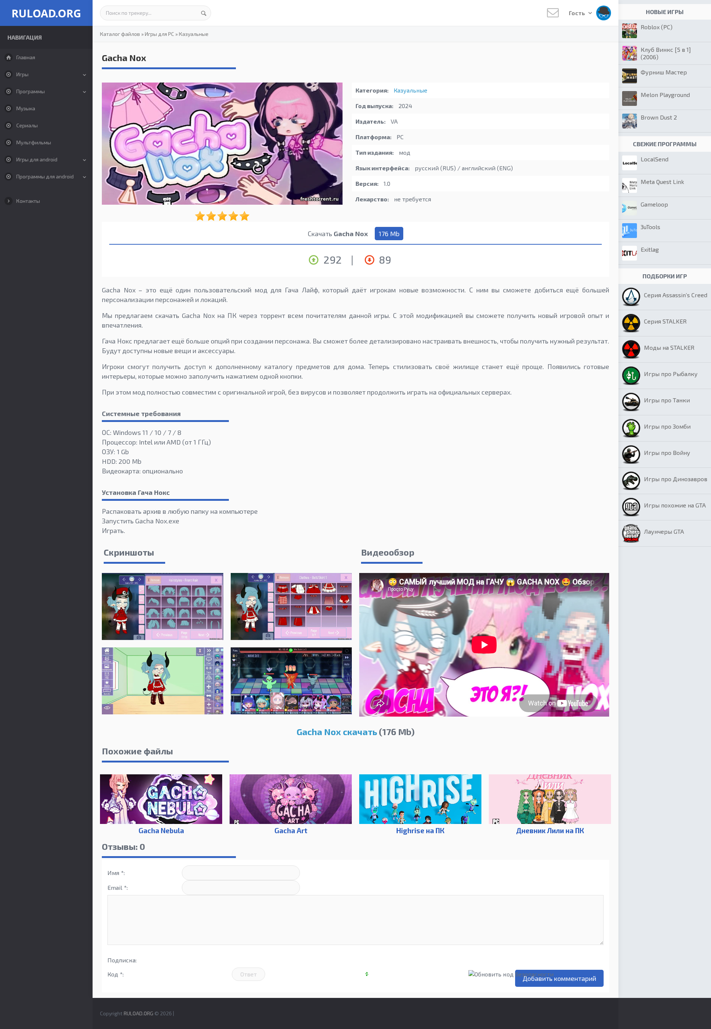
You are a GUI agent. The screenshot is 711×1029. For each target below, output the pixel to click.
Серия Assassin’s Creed (675, 294)
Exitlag (650, 249)
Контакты (28, 201)
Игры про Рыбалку (671, 373)
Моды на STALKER (669, 347)
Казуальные (193, 34)
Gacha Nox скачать (337, 731)
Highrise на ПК (420, 830)
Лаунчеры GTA (664, 531)
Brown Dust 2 (659, 117)
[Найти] (204, 13)
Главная (25, 57)
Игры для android (36, 159)
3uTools (650, 226)
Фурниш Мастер (664, 72)
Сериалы (27, 125)
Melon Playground (665, 94)
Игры (22, 74)
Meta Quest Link (662, 181)
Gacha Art (290, 830)
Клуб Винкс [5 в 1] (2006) (666, 53)
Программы (30, 91)
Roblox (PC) (656, 26)
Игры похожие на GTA (675, 505)
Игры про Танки (667, 399)
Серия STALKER (665, 321)
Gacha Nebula (161, 830)
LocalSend (654, 158)
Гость (577, 12)
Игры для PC (159, 34)
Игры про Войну (667, 452)
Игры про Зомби (667, 426)
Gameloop (654, 204)
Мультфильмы (33, 142)
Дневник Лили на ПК (550, 830)
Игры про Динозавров (675, 478)
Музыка (25, 108)
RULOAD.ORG (46, 13)
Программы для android (45, 176)
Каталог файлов (120, 34)
